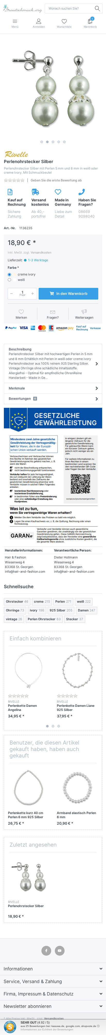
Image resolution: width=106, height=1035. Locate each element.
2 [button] (47, 142)
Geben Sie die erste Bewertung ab (56, 180)
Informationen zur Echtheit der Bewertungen (47, 1029)
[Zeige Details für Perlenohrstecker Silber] (28, 876)
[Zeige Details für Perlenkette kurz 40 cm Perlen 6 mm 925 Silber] (28, 787)
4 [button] (58, 142)
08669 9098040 (86, 213)
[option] (53, 88)
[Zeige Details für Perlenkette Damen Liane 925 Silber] (77, 670)
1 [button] (41, 142)
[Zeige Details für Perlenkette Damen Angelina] (28, 670)
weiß (21, 280)
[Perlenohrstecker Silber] (53, 88)
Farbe (12, 268)
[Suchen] (98, 8)
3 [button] (53, 142)
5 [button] (64, 142)
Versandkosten (41, 252)
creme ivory (27, 274)
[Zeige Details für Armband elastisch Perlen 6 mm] (77, 787)
